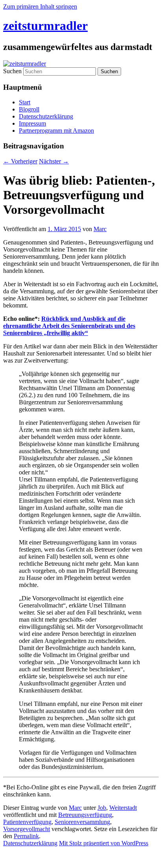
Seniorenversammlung (82, 822)
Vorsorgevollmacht (26, 829)
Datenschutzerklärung (46, 116)
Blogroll (29, 109)
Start (24, 102)
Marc (100, 229)
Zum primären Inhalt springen (40, 6)
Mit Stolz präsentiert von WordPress (103, 843)
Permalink (26, 836)
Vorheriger (20, 161)
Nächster (54, 161)
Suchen (12, 71)
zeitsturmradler (45, 26)
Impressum (32, 123)
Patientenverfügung (27, 822)
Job (102, 807)
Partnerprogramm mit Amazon (56, 130)
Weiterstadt (123, 807)
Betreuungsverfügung (85, 814)
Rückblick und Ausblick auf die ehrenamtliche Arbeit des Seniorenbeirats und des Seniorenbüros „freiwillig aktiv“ (69, 325)
